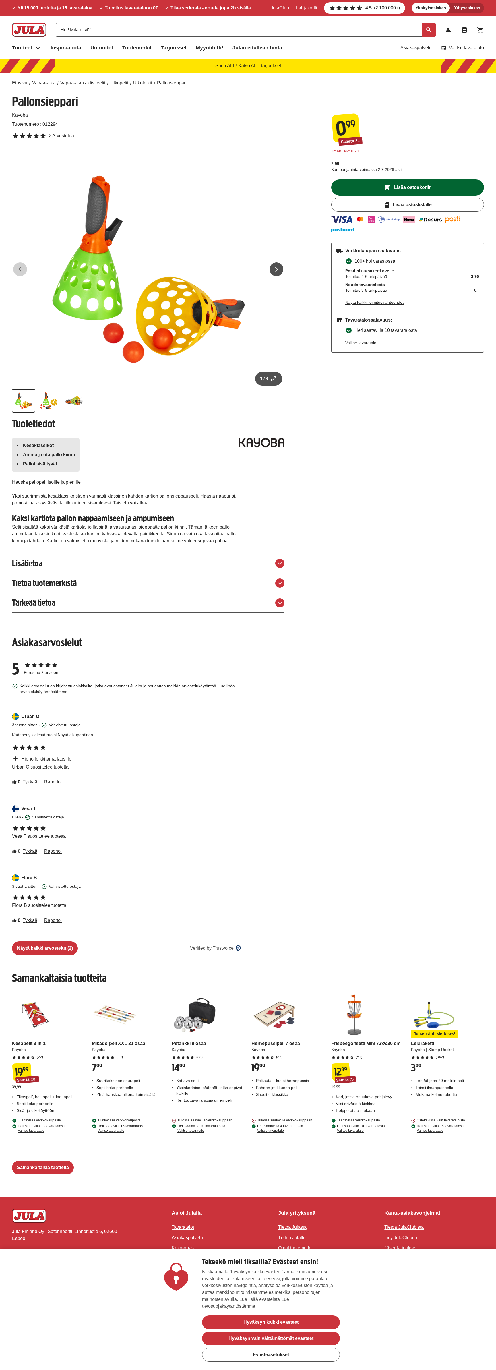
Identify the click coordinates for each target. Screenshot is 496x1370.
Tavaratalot (183, 1227)
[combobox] (246, 30)
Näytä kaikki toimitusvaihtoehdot (374, 302)
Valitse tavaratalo (466, 47)
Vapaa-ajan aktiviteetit (82, 82)
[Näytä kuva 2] (48, 400)
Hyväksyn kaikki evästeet (271, 1322)
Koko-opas (183, 1247)
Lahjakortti (306, 7)
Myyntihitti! (209, 48)
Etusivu (19, 82)
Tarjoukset (174, 48)
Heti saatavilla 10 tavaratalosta (201, 1128)
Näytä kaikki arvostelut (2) (45, 948)
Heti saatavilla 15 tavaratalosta (122, 1128)
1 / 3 (264, 378)
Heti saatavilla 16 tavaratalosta (441, 1128)
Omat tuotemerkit (295, 1247)
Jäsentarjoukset (400, 1247)
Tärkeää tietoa (33, 602)
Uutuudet (101, 48)
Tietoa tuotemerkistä (44, 583)
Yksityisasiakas (431, 7)
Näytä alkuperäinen (75, 734)
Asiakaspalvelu (416, 47)
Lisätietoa (27, 563)
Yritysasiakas (467, 7)
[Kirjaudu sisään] (448, 30)
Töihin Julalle (292, 1237)
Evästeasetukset (271, 1354)
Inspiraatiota (66, 48)
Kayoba (20, 115)
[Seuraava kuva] (276, 269)
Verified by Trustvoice (212, 948)
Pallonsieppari (172, 82)
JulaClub (280, 7)
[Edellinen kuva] (20, 269)
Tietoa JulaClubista (404, 1227)
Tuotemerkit (137, 48)
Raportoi (53, 781)
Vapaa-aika (43, 82)
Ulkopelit (119, 82)
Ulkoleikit (142, 82)
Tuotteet (22, 48)
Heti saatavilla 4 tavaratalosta (280, 1128)
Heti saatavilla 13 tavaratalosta (42, 1128)
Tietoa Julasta (292, 1227)
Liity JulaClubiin (400, 1237)
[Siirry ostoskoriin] (480, 30)
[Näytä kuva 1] (23, 400)
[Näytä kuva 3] (74, 400)
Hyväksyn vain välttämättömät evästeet (270, 1338)
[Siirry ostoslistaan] (464, 30)
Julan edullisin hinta (257, 48)
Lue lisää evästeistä (259, 1299)
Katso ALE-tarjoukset (259, 65)
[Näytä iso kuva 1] (148, 269)
